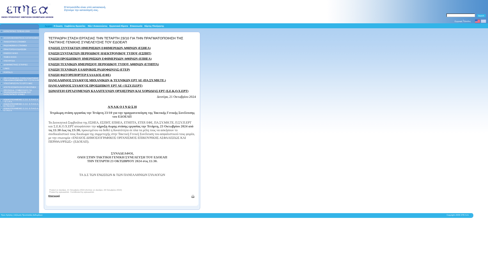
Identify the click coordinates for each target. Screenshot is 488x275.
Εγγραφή (458, 21)
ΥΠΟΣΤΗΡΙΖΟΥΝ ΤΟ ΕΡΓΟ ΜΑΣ (18, 83)
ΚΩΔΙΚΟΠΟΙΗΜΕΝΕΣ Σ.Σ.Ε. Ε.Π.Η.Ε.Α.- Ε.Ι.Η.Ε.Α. (21, 109)
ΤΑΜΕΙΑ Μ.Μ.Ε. (10, 57)
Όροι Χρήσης (7, 215)
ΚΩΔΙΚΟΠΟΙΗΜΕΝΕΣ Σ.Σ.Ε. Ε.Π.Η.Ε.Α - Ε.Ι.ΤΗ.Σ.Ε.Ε (21, 105)
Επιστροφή (54, 196)
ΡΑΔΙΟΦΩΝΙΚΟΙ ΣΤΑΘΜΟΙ (15, 45)
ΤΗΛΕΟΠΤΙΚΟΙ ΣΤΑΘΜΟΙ (15, 42)
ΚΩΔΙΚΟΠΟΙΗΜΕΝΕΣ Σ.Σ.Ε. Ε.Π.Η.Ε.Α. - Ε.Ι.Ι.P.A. (21, 101)
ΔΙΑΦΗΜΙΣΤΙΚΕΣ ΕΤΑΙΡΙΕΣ (16, 65)
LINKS (6, 68)
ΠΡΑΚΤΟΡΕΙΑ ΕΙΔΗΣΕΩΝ (15, 49)
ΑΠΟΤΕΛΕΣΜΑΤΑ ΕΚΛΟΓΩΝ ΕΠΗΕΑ (20, 87)
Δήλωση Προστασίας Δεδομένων (28, 215)
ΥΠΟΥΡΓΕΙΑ (9, 61)
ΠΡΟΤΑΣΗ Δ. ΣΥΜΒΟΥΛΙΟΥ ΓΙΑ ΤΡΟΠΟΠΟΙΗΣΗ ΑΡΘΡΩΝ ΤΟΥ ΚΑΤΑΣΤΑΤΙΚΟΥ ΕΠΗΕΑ (18, 92)
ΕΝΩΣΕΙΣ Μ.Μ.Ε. (11, 53)
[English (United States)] (477, 22)
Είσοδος (467, 21)
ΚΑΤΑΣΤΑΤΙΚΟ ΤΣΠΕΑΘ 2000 (17, 31)
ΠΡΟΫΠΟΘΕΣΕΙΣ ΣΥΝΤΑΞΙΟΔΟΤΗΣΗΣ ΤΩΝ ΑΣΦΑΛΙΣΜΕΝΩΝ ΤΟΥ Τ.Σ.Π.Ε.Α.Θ (21, 79)
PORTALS (8, 72)
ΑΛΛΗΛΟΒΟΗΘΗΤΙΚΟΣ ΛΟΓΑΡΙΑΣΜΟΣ (21, 38)
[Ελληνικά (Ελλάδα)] (483, 22)
